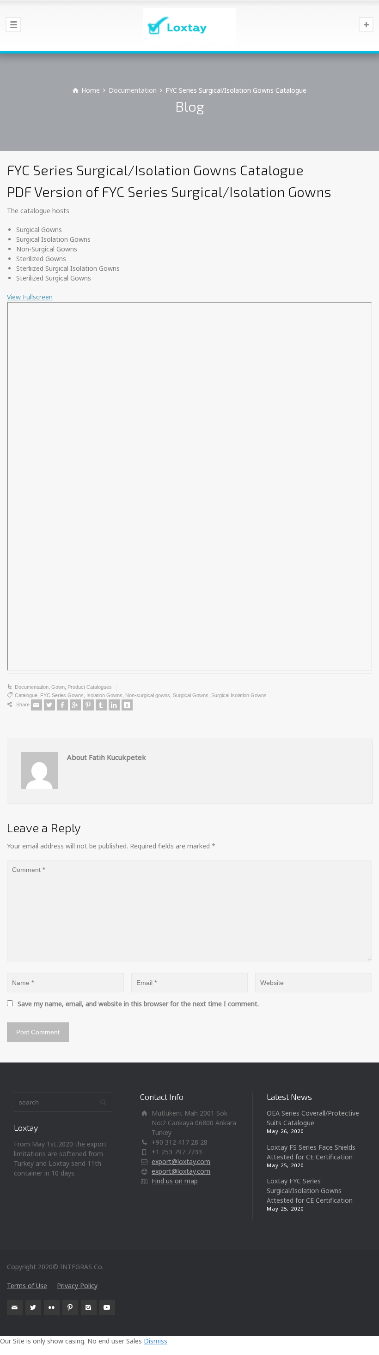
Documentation (32, 687)
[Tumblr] (101, 704)
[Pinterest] (88, 704)
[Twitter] (49, 704)
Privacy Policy (77, 1285)
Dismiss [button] (155, 1341)
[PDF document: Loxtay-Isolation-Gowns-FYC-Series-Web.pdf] (189, 486)
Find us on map (175, 1180)
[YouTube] (107, 1307)
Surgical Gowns (190, 695)
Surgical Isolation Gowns (239, 695)
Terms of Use (27, 1285)
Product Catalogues (89, 687)
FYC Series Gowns (62, 695)
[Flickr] (52, 1307)
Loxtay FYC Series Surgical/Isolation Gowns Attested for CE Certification (310, 1190)
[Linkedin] (114, 704)
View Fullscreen (30, 296)
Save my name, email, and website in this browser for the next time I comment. (138, 1003)
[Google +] (75, 704)
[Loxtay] (189, 25)
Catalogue (26, 695)
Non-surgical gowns (147, 695)
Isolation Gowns (104, 695)
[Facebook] (62, 704)
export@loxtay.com (181, 1161)
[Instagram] (89, 1307)
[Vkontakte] (127, 704)
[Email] (36, 704)
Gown (58, 687)
